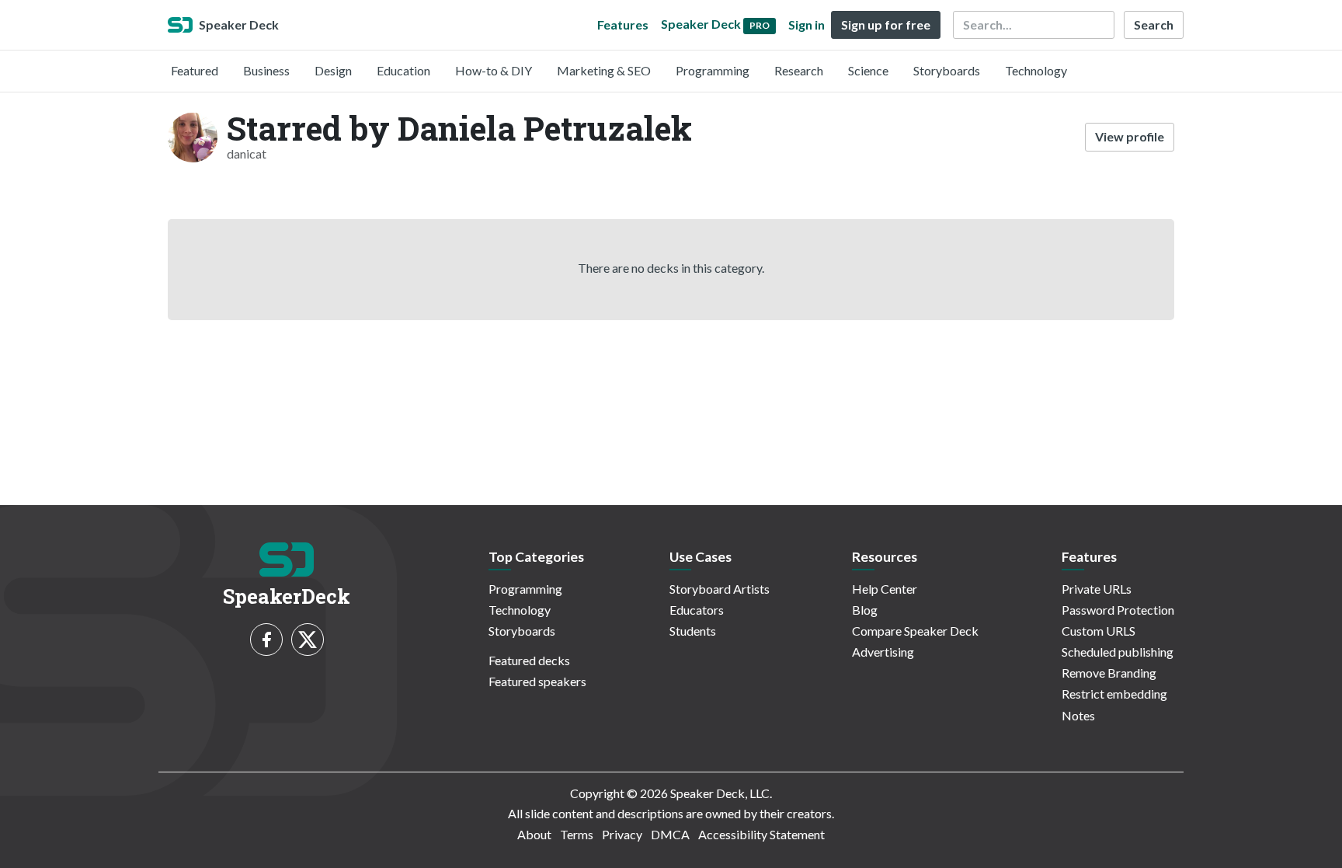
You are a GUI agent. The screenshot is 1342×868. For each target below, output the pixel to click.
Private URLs (1097, 588)
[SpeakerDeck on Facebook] (266, 639)
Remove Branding (1109, 672)
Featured (194, 70)
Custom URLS (1098, 630)
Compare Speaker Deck (915, 630)
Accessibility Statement (761, 834)
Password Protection (1118, 609)
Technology (1036, 70)
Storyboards (946, 70)
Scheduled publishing (1117, 651)
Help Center (884, 588)
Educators (696, 609)
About (534, 834)
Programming (712, 70)
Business (266, 70)
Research (798, 70)
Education (403, 70)
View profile (1129, 136)
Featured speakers (537, 681)
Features (622, 24)
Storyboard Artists (719, 588)
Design (333, 70)
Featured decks (529, 660)
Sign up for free (885, 24)
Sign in (806, 24)
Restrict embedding (1114, 693)
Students (692, 630)
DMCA (670, 834)
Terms (576, 834)
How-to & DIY (493, 70)
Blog (865, 609)
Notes (1078, 715)
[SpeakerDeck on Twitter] (307, 639)
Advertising (883, 651)
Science (868, 70)
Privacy (622, 834)
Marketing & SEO (604, 70)
